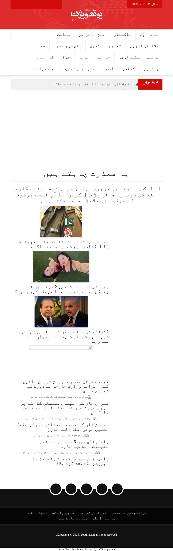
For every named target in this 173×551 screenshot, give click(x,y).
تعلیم (115, 45)
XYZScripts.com (107, 549)
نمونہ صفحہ (36, 512)
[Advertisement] (86, 121)
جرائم (103, 57)
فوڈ (66, 57)
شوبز (84, 57)
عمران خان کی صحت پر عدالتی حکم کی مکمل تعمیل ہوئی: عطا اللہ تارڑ (62, 427)
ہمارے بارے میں (81, 68)
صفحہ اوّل (149, 34)
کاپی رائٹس (63, 512)
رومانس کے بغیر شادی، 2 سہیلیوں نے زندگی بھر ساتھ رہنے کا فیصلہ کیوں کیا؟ (62, 289)
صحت (41, 45)
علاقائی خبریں (144, 45)
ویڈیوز (151, 68)
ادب (110, 68)
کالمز (128, 68)
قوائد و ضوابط (93, 512)
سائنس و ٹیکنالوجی (139, 57)
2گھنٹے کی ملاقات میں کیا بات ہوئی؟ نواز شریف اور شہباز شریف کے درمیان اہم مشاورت (62, 336)
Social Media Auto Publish (71, 549)
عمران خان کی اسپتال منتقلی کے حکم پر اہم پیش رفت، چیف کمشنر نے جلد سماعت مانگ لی (64, 407)
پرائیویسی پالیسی (129, 512)
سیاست (63, 34)
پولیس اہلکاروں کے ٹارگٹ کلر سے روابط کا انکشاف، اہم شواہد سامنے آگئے (105, 84)
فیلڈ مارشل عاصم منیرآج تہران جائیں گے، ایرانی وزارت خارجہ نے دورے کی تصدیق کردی (66, 386)
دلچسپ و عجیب (67, 45)
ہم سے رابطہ (43, 68)
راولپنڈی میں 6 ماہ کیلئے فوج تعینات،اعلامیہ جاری (74, 444)
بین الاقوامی (91, 34)
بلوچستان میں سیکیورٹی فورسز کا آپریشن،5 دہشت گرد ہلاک (70, 461)
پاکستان (122, 34)
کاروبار (45, 57)
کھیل (95, 45)
